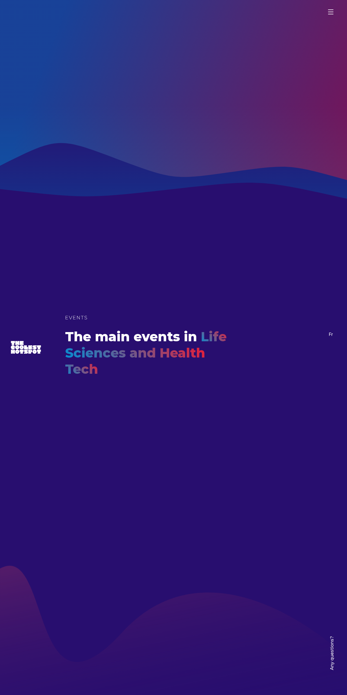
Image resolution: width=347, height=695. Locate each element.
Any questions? (332, 653)
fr (331, 334)
